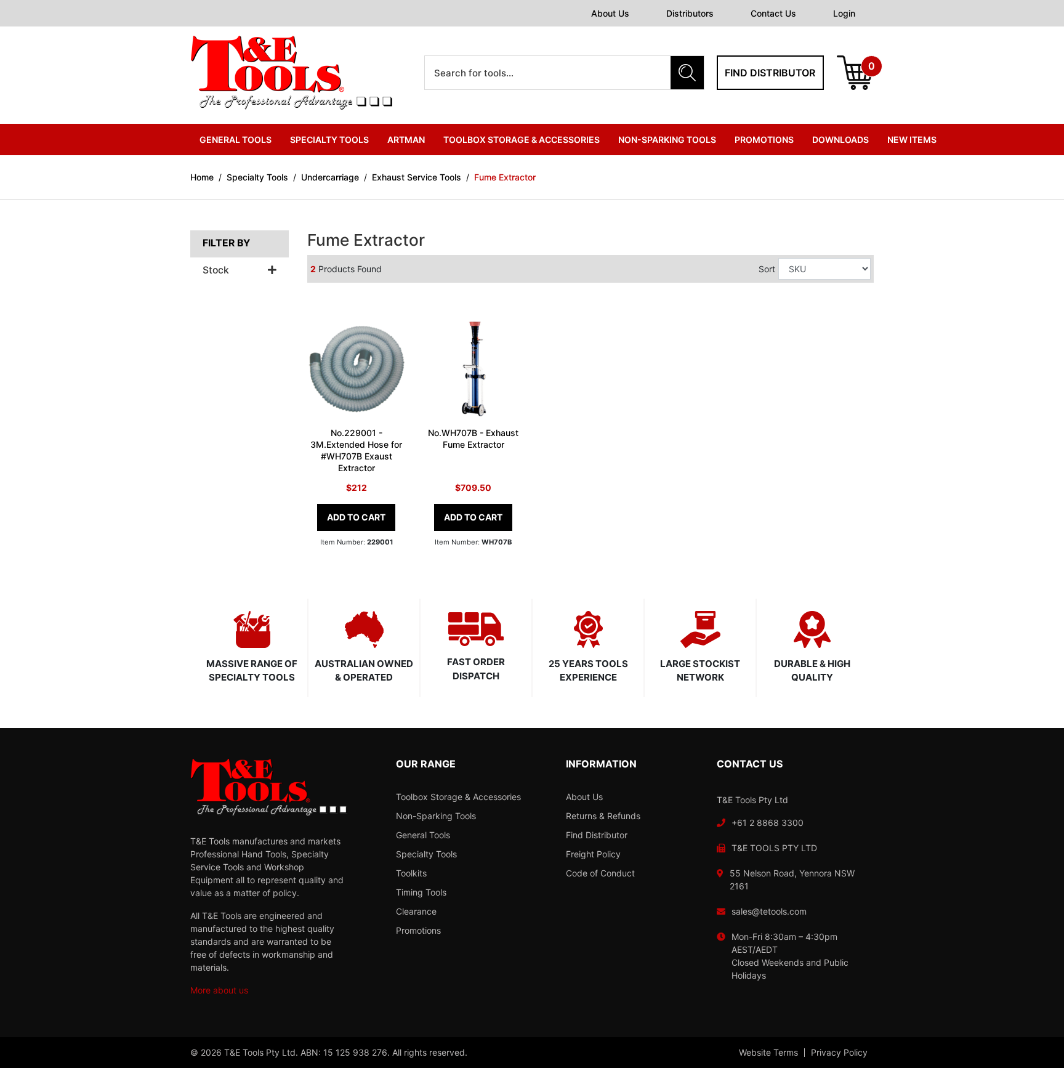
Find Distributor (596, 835)
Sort (767, 269)
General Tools (423, 835)
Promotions (764, 139)
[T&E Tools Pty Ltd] (291, 72)
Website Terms (768, 1052)
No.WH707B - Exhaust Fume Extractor (473, 438)
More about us (219, 990)
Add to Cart (356, 517)
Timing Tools (421, 892)
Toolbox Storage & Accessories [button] (521, 139)
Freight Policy (593, 854)
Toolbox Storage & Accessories (458, 796)
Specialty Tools (426, 854)
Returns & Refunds (603, 816)
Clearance (416, 911)
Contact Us (773, 13)
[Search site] (687, 72)
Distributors (690, 13)
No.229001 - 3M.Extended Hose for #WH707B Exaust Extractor (356, 450)
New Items (912, 139)
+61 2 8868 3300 (768, 822)
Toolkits (411, 873)
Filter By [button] (226, 243)
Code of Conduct (600, 873)
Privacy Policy (839, 1052)
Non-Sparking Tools (436, 816)
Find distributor (770, 73)
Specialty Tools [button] (329, 139)
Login (844, 13)
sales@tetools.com (769, 911)
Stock (216, 270)
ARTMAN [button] (406, 139)
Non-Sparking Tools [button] (667, 139)
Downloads (840, 139)
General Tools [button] (236, 139)
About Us (610, 13)
